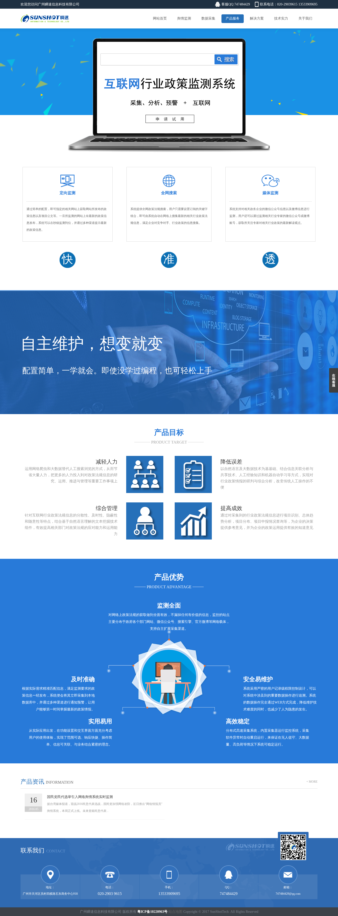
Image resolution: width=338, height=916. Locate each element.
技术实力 (281, 18)
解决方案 (257, 18)
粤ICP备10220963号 (152, 912)
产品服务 (233, 18)
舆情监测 (184, 18)
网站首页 (160, 18)
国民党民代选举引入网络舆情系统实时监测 (80, 797)
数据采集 (208, 18)
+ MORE (311, 781)
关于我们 (305, 18)
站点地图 (175, 912)
